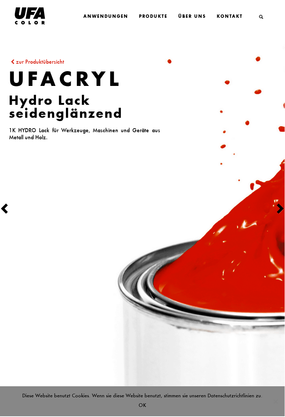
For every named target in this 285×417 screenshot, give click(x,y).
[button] (21, 208)
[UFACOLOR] (23, 16)
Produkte (153, 17)
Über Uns (192, 17)
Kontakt (230, 17)
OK (142, 405)
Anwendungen (105, 17)
